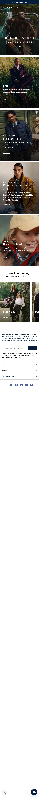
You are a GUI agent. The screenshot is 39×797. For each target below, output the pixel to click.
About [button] (4, 364)
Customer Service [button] (8, 376)
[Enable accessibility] (4, 792)
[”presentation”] (15, 302)
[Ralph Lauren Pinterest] (31, 385)
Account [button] (5, 370)
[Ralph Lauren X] (26, 385)
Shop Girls (18, 257)
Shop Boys (7, 257)
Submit (32, 348)
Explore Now (19, 46)
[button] (36, 7)
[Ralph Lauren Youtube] (21, 385)
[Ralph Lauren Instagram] (11, 385)
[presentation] (19, 29)
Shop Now (6, 152)
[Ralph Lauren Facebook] (16, 385)
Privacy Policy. (18, 357)
